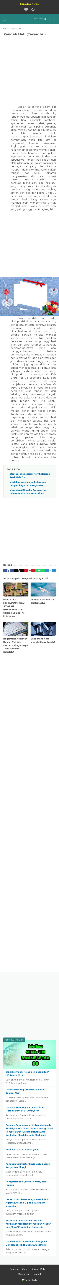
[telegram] (50, 570)
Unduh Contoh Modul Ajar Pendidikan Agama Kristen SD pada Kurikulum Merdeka (27, 1202)
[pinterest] (29, 570)
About (25, 1269)
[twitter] (19, 570)
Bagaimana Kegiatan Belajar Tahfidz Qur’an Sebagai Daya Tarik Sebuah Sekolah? (15, 645)
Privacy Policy (39, 1269)
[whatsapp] (40, 570)
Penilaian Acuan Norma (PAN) (22, 1149)
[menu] (7, 19)
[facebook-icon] (33, 9)
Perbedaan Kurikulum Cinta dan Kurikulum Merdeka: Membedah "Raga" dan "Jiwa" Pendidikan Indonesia (28, 1223)
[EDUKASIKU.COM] (29, 4)
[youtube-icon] (26, 9)
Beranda (14, 1269)
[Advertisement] (29, 69)
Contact (37, 1274)
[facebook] (8, 570)
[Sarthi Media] (29, 1280)
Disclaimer (23, 1274)
